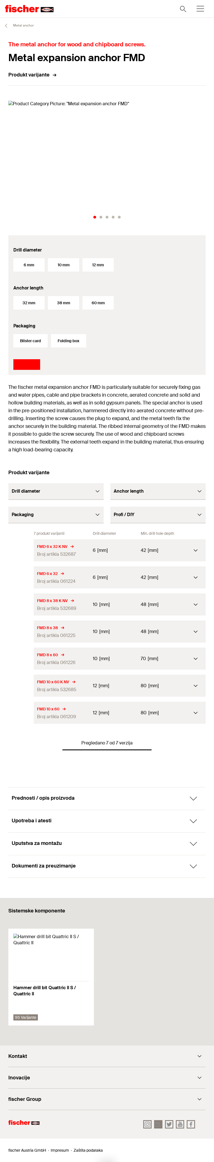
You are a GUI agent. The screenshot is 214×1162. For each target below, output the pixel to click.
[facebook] (191, 1124)
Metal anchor (23, 25)
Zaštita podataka (88, 1150)
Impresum (60, 1150)
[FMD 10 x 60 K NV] (21, 685)
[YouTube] (180, 1124)
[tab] (94, 217)
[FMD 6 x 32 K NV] (21, 550)
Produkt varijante (29, 74)
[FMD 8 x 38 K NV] (21, 604)
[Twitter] (169, 1124)
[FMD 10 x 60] (21, 712)
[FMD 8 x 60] (21, 658)
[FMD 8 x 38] (21, 631)
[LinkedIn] (158, 1124)
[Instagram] (147, 1124)
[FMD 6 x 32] (21, 577)
